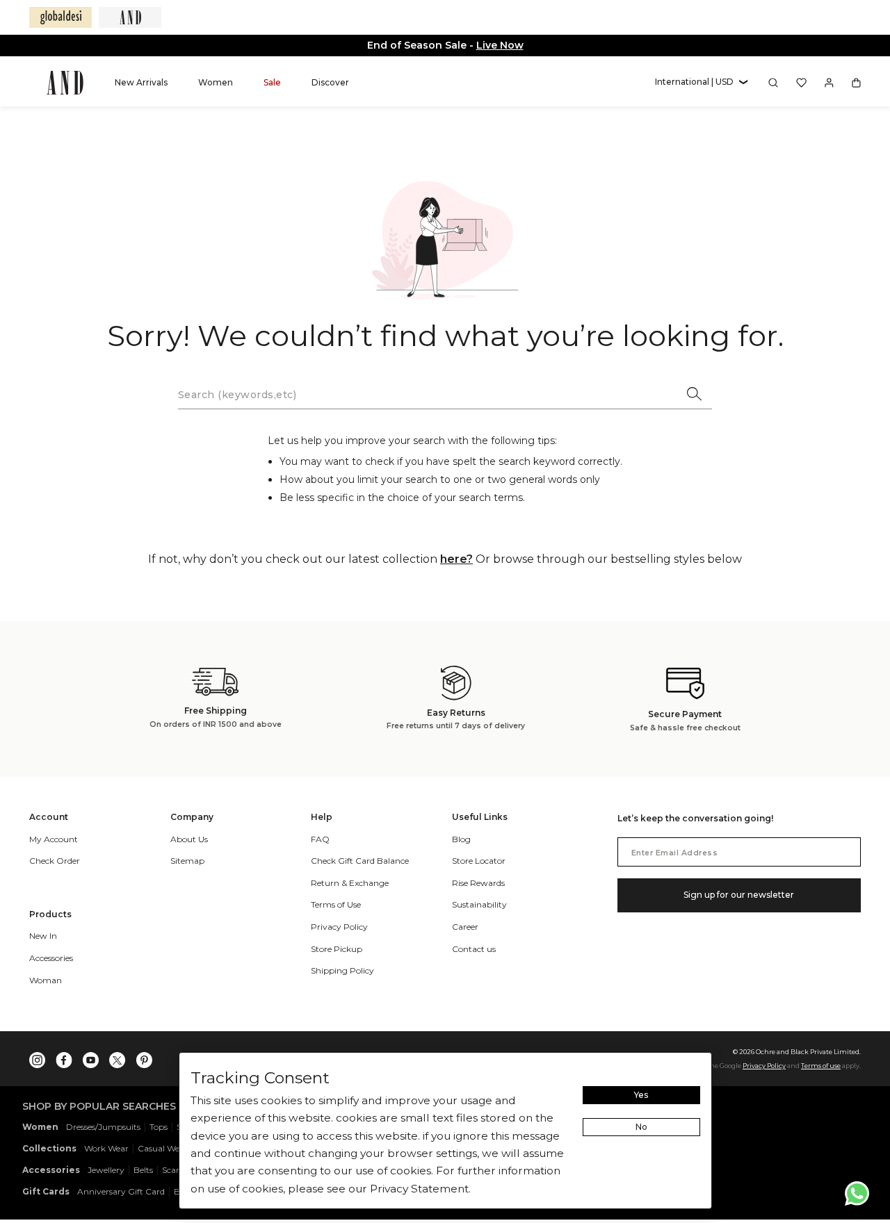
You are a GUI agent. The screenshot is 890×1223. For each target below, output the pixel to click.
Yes (641, 1095)
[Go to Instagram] (37, 1057)
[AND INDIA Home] (65, 83)
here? (456, 559)
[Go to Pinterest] (144, 1057)
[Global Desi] (60, 17)
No (641, 1127)
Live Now (500, 45)
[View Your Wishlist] (801, 83)
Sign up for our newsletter (738, 894)
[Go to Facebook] (64, 1057)
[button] (701, 82)
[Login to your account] (829, 83)
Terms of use (821, 1065)
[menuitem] (141, 82)
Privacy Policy (764, 1065)
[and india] (130, 17)
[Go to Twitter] (117, 1057)
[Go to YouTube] (90, 1057)
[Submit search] (695, 395)
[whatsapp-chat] (857, 1193)
